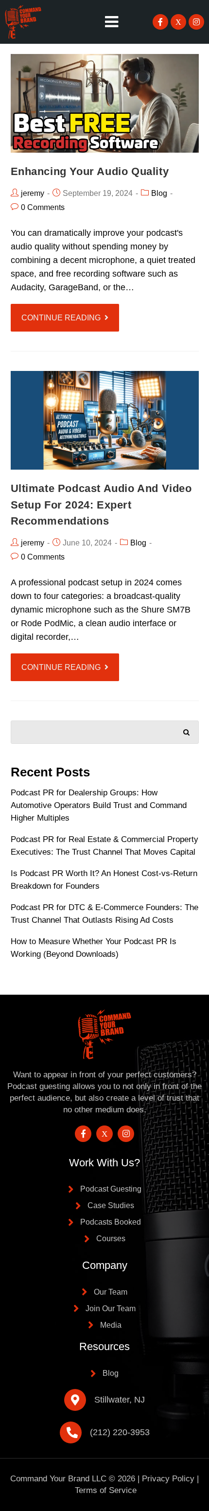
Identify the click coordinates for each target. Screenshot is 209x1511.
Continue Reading (61, 318)
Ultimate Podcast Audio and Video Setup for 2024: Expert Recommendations (101, 504)
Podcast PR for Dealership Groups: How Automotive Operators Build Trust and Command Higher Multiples (99, 805)
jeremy (32, 193)
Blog (159, 193)
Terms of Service (106, 1490)
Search (186, 730)
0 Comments (43, 207)
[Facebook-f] (160, 22)
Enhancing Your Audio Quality (90, 171)
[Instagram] (196, 22)
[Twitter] (178, 22)
